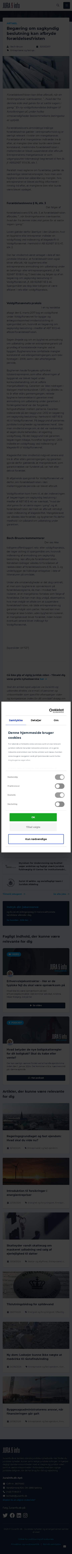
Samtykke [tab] (16, 720)
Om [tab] (56, 720)
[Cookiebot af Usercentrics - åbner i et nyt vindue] (49, 711)
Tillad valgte (33, 827)
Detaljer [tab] (36, 720)
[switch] (59, 786)
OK (33, 817)
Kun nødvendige (36, 838)
